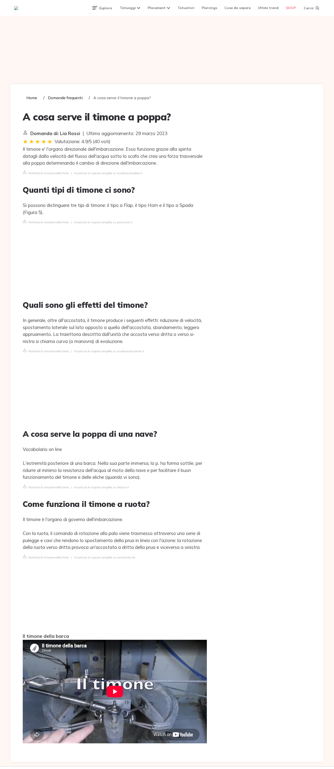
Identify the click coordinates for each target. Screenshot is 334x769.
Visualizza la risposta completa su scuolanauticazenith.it (109, 351)
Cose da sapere (237, 8)
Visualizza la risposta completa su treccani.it (101, 487)
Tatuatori (186, 8)
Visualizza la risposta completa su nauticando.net (104, 557)
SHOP (291, 8)
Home (31, 97)
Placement (157, 8)
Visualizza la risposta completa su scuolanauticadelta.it (108, 173)
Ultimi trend (268, 8)
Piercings (209, 8)
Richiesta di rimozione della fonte (48, 173)
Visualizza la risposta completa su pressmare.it (103, 222)
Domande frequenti (65, 97)
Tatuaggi (128, 8)
